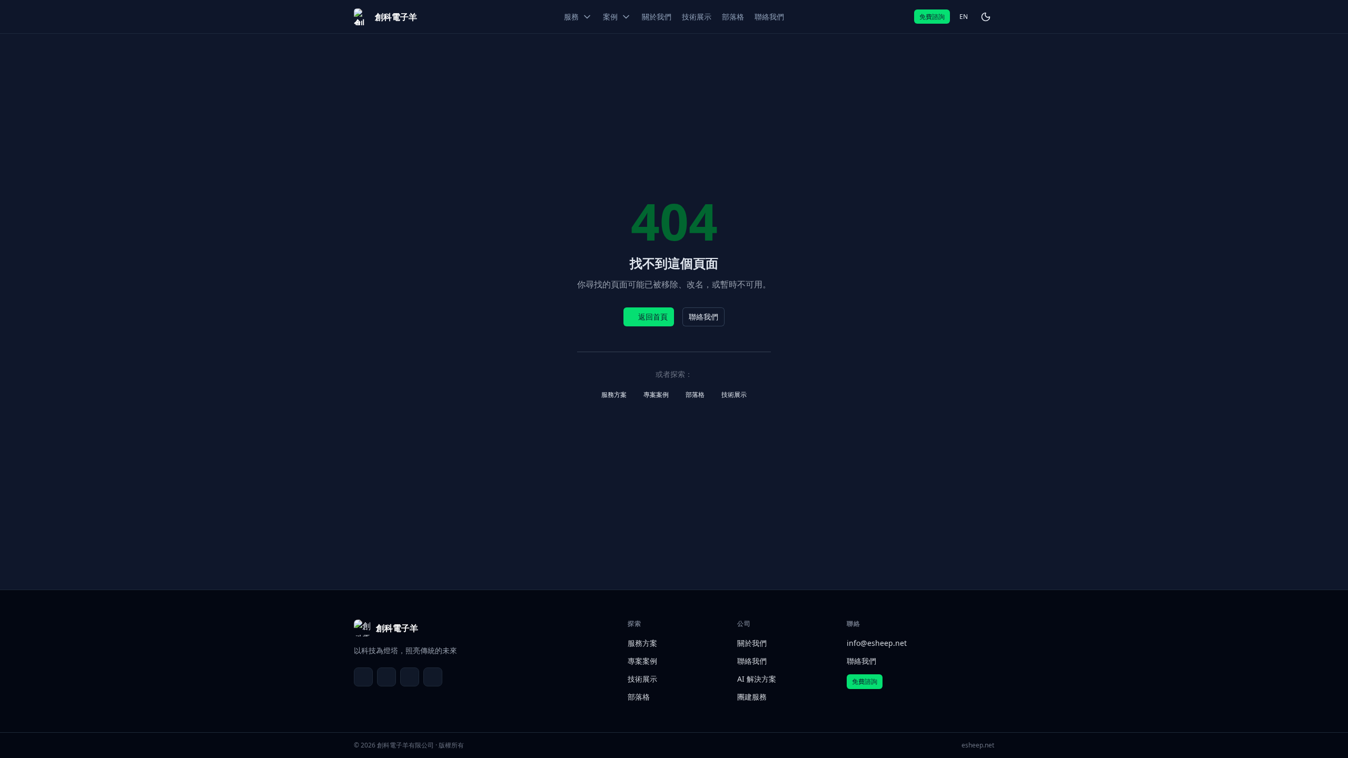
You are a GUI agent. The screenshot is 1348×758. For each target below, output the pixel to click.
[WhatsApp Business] (409, 676)
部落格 (695, 394)
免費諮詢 (932, 16)
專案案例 (656, 394)
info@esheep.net (877, 643)
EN (963, 16)
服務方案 (614, 394)
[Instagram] (432, 676)
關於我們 (752, 643)
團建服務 (752, 697)
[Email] (363, 676)
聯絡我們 (703, 317)
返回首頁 (653, 317)
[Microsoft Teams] (386, 676)
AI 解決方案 (756, 679)
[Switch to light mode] (985, 16)
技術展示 (734, 394)
